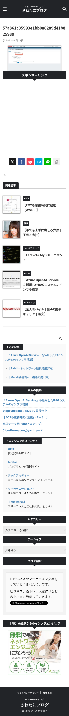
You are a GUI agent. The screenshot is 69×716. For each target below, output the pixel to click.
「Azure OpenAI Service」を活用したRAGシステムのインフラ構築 (42, 284)
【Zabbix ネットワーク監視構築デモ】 (31, 368)
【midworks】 (17, 502)
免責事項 (47, 692)
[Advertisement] (34, 116)
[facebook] (21, 161)
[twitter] (12, 161)
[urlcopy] (56, 161)
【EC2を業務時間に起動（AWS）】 (26, 417)
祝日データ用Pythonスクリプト (23, 424)
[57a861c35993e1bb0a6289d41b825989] (38, 161)
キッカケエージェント (21, 488)
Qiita (11, 449)
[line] (47, 161)
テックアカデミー (18, 475)
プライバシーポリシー (28, 692)
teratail (12, 462)
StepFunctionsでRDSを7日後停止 (25, 410)
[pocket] (30, 161)
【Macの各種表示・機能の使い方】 (29, 377)
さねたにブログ (34, 10)
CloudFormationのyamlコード (23, 430)
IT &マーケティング (34, 699)
